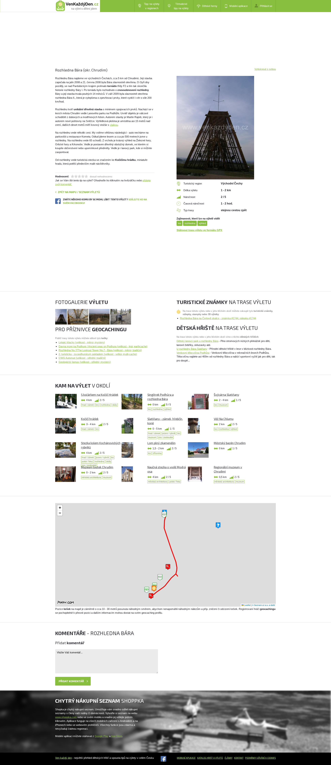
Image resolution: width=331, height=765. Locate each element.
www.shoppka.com (66, 717)
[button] (160, 577)
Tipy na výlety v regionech (151, 6)
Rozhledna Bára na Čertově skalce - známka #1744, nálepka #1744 (218, 318)
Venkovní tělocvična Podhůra (193, 352)
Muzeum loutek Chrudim (97, 467)
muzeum (223, 405)
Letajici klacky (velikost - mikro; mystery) (82, 342)
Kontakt (238, 758)
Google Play (101, 736)
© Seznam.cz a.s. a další (263, 605)
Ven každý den (63, 757)
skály (114, 405)
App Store (116, 736)
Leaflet (247, 605)
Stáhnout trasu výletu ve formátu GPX (199, 230)
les (179, 223)
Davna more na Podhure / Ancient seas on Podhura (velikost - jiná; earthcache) (103, 346)
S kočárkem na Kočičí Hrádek (99, 394)
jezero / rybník (168, 433)
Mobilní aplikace (238, 5)
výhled (202, 223)
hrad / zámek (88, 405)
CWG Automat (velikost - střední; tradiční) (82, 357)
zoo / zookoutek (165, 437)
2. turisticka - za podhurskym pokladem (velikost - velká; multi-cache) (98, 354)
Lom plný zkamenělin (161, 443)
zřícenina (157, 453)
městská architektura (91, 477)
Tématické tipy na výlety (181, 6)
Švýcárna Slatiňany (226, 394)
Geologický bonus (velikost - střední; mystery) (85, 361)
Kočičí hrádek (89, 418)
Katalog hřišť (205, 758)
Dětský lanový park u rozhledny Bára (197, 341)
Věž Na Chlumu (223, 418)
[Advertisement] (158, 43)
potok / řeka (87, 461)
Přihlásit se (266, 5)
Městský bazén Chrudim (230, 443)
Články (228, 758)
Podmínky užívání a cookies (260, 758)
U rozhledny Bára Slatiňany (192, 348)
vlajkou (114, 124)
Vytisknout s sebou (265, 69)
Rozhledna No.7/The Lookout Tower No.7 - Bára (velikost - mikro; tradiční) (100, 350)
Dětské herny (209, 5)
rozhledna (189, 223)
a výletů (218, 758)
